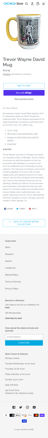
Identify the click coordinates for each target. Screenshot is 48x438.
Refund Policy (11, 275)
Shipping (6, 74)
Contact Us (10, 268)
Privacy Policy (11, 288)
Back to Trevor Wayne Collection (26, 223)
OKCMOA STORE (27, 429)
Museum (9, 254)
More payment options (24, 99)
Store (7, 247)
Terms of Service (13, 282)
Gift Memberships (13, 313)
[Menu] (43, 3)
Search (8, 261)
